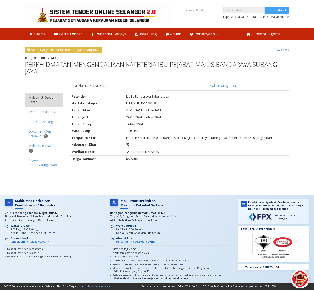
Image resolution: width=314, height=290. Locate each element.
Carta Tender (70, 33)
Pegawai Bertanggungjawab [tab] (42, 162)
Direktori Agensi (266, 33)
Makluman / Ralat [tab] (41, 147)
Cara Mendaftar (279, 17)
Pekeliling (148, 33)
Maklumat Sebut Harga (91, 85)
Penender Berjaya (111, 33)
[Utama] (99, 15)
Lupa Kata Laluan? (235, 17)
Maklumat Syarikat (223, 85)
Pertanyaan (205, 33)
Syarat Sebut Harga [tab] (42, 112)
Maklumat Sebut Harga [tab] (40, 99)
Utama (39, 33)
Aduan (175, 33)
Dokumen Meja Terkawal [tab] (40, 133)
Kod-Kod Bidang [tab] (40, 121)
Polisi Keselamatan (99, 286)
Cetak (284, 50)
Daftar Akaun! (258, 17)
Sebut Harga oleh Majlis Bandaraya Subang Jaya (64, 50)
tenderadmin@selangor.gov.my (30, 241)
